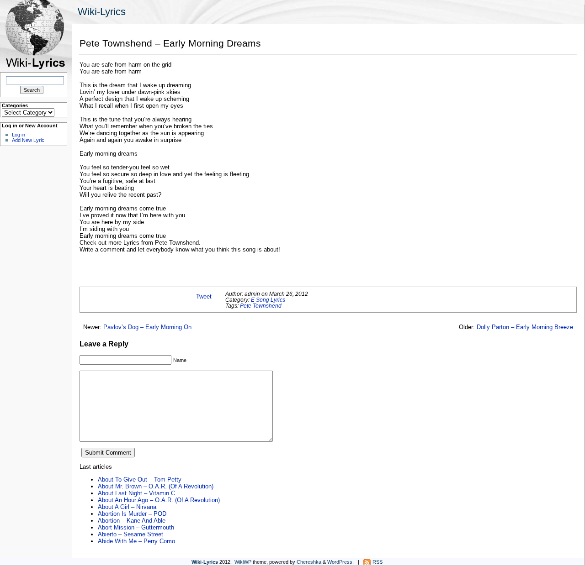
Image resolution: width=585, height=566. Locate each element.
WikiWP (242, 562)
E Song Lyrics (268, 300)
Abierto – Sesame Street (130, 534)
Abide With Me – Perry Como (136, 541)
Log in (18, 134)
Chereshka (309, 562)
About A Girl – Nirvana (127, 506)
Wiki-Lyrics (102, 11)
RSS (377, 562)
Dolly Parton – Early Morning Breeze (525, 327)
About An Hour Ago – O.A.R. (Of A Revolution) (159, 500)
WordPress (339, 562)
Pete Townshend (261, 306)
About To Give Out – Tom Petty (139, 479)
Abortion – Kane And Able (131, 520)
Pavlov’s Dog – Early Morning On (147, 327)
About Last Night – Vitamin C (136, 493)
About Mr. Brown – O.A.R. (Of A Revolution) (155, 486)
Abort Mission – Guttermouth (136, 527)
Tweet (204, 296)
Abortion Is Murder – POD (132, 513)
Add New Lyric (28, 140)
